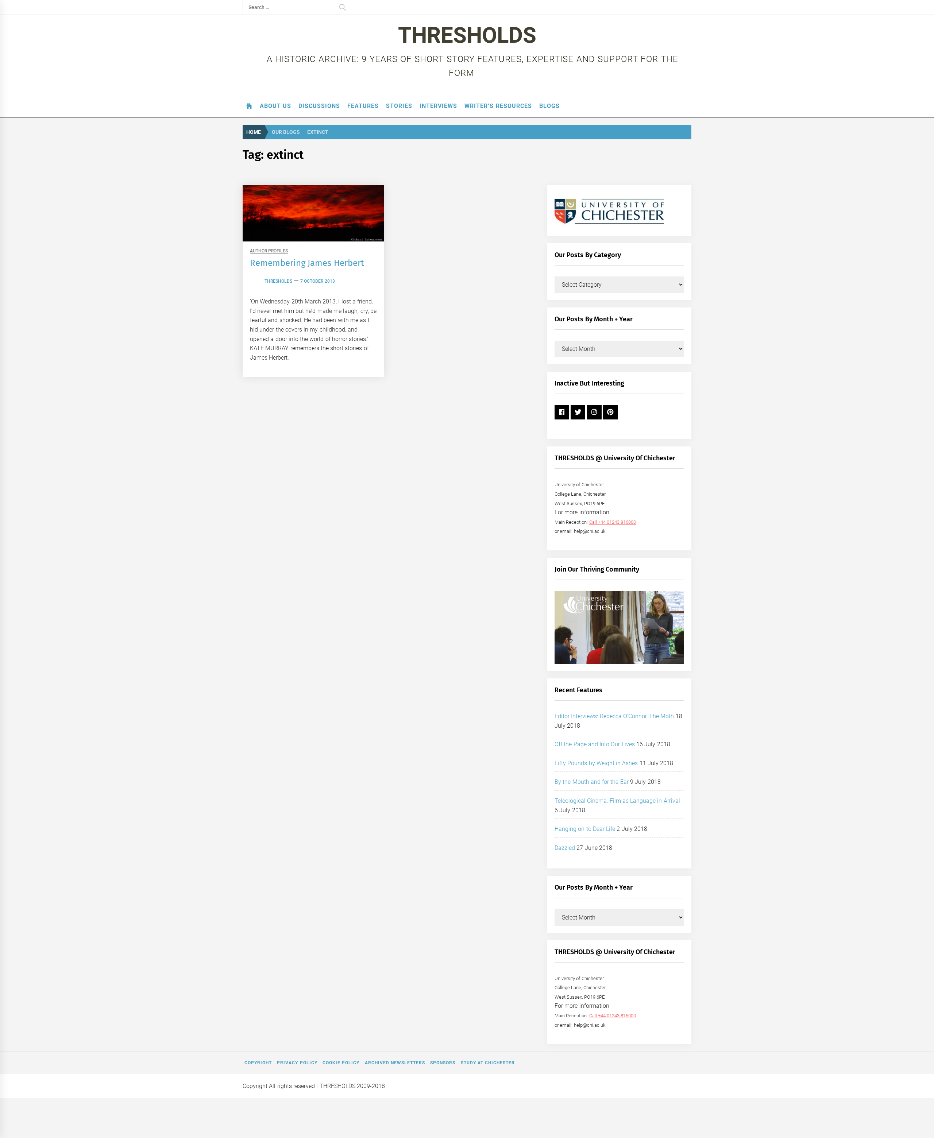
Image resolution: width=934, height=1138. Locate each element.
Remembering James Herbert (307, 263)
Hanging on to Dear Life (585, 828)
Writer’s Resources (498, 105)
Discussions (319, 105)
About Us (275, 105)
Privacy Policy (297, 1062)
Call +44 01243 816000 (612, 522)
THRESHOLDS (467, 35)
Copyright (258, 1062)
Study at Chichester (488, 1062)
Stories (399, 105)
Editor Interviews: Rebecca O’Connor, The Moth (614, 716)
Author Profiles (269, 251)
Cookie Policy (341, 1062)
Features (363, 105)
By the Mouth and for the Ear (592, 781)
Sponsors (442, 1062)
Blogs (549, 105)
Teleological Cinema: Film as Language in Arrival (617, 800)
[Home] (249, 106)
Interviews (438, 105)
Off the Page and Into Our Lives (595, 744)
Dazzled (565, 847)
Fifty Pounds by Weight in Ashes (596, 763)
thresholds (278, 281)
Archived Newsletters (395, 1062)
